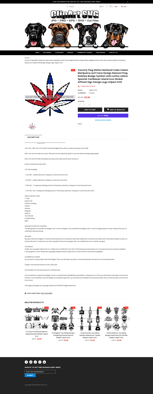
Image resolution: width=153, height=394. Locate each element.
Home (27, 58)
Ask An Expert (47, 293)
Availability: (82, 93)
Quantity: (81, 101)
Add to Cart (36, 319)
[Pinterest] (39, 362)
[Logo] (76, 29)
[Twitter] (30, 362)
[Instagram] (35, 362)
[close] (128, 2)
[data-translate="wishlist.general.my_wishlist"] (107, 6)
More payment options (103, 120)
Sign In (101, 6)
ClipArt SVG (93, 90)
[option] (50, 94)
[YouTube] (44, 362)
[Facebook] (26, 362)
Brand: (80, 90)
